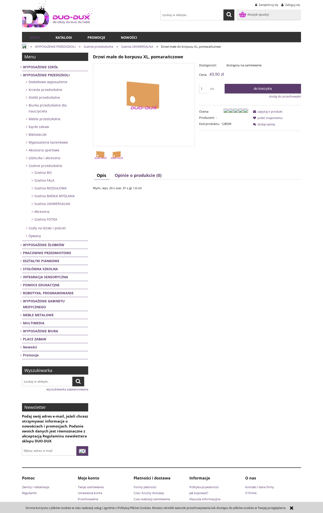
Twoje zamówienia (91, 487)
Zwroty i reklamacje (35, 487)
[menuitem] (35, 37)
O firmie (251, 493)
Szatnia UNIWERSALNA (52, 203)
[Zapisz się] (82, 451)
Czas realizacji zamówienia (152, 499)
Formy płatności (145, 487)
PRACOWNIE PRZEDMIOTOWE (47, 253)
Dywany (35, 236)
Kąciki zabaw (39, 126)
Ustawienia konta (90, 493)
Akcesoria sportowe (44, 150)
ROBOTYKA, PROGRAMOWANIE (48, 293)
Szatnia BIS (43, 172)
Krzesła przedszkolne (45, 89)
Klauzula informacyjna (204, 499)
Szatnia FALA (44, 180)
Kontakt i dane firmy (259, 487)
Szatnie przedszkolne (45, 165)
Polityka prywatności (204, 487)
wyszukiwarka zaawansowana (67, 389)
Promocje (31, 355)
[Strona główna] (57, 14)
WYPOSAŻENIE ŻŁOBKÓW (43, 245)
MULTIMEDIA (33, 323)
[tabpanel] (197, 188)
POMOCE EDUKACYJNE (41, 285)
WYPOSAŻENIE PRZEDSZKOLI (46, 75)
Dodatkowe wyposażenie (48, 82)
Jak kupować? (198, 493)
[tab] (102, 175)
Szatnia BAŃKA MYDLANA (54, 196)
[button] (267, 111)
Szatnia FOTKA (45, 219)
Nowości (30, 347)
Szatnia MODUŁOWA (50, 188)
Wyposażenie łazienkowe (48, 142)
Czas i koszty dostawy (149, 493)
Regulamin (29, 493)
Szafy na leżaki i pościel (47, 228)
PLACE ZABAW (34, 339)
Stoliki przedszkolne (44, 97)
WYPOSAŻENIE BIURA (40, 331)
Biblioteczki (38, 134)
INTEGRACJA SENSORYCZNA (45, 277)
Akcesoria (41, 211)
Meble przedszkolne (45, 119)
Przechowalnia (88, 499)
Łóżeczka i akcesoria (44, 158)
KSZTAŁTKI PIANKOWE (41, 261)
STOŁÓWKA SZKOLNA (40, 269)
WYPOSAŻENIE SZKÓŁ (40, 67)
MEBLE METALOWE (38, 315)
